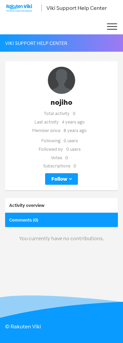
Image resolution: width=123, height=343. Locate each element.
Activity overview (26, 205)
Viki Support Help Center (76, 7)
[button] (112, 26)
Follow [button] (59, 179)
